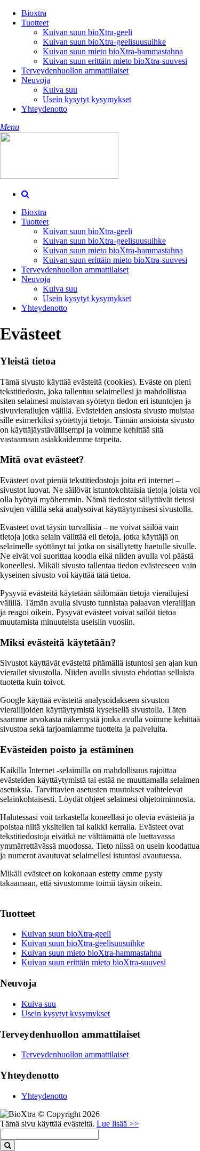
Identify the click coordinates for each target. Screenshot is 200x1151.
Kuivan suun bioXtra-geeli (87, 32)
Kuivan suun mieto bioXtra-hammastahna (113, 51)
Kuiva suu (60, 89)
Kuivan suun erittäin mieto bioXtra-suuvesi (115, 60)
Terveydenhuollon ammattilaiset (75, 70)
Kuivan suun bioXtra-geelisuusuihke (104, 41)
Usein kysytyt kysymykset (87, 99)
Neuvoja (35, 80)
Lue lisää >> (118, 1123)
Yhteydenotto (44, 108)
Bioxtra (33, 13)
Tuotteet (35, 22)
